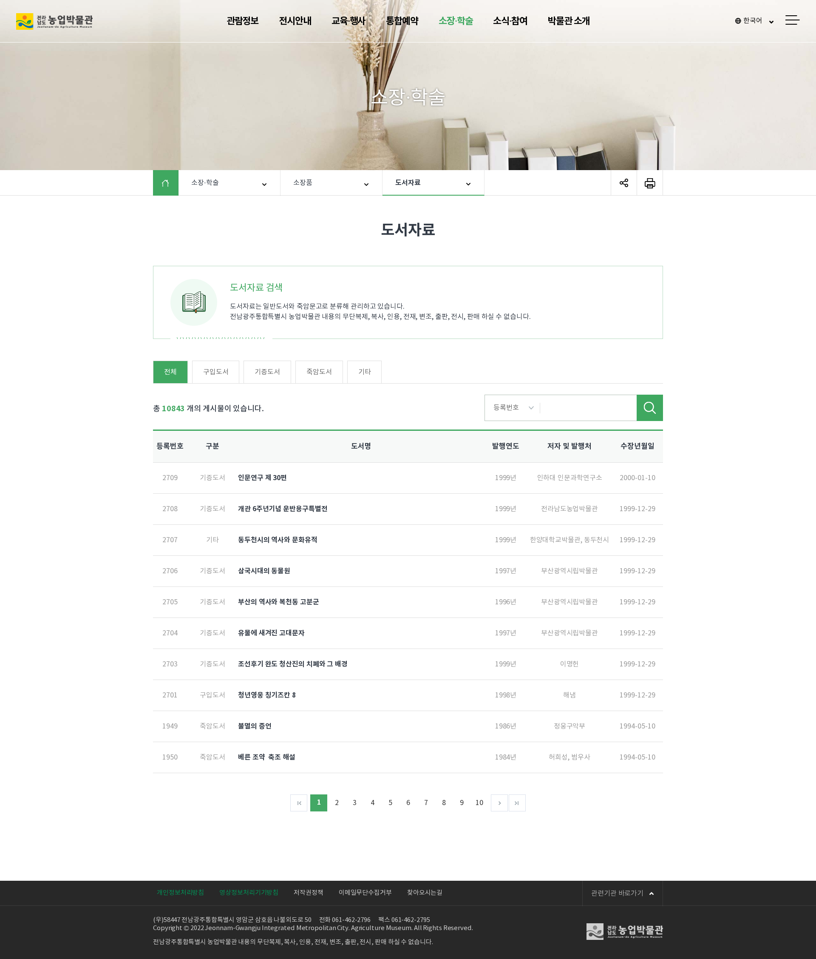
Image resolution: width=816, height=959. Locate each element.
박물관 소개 (568, 21)
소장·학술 (456, 21)
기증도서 (267, 372)
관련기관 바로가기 (617, 893)
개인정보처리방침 (180, 892)
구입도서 (216, 372)
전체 (170, 372)
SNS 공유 (624, 183)
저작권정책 (308, 892)
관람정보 (243, 21)
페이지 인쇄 (650, 183)
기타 (364, 372)
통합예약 (402, 21)
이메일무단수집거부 (365, 892)
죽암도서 (319, 372)
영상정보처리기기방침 (248, 892)
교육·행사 (349, 21)
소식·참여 (510, 21)
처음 (298, 802)
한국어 (752, 21)
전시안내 (295, 21)
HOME (172, 183)
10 (479, 803)
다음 (499, 802)
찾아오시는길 (424, 892)
